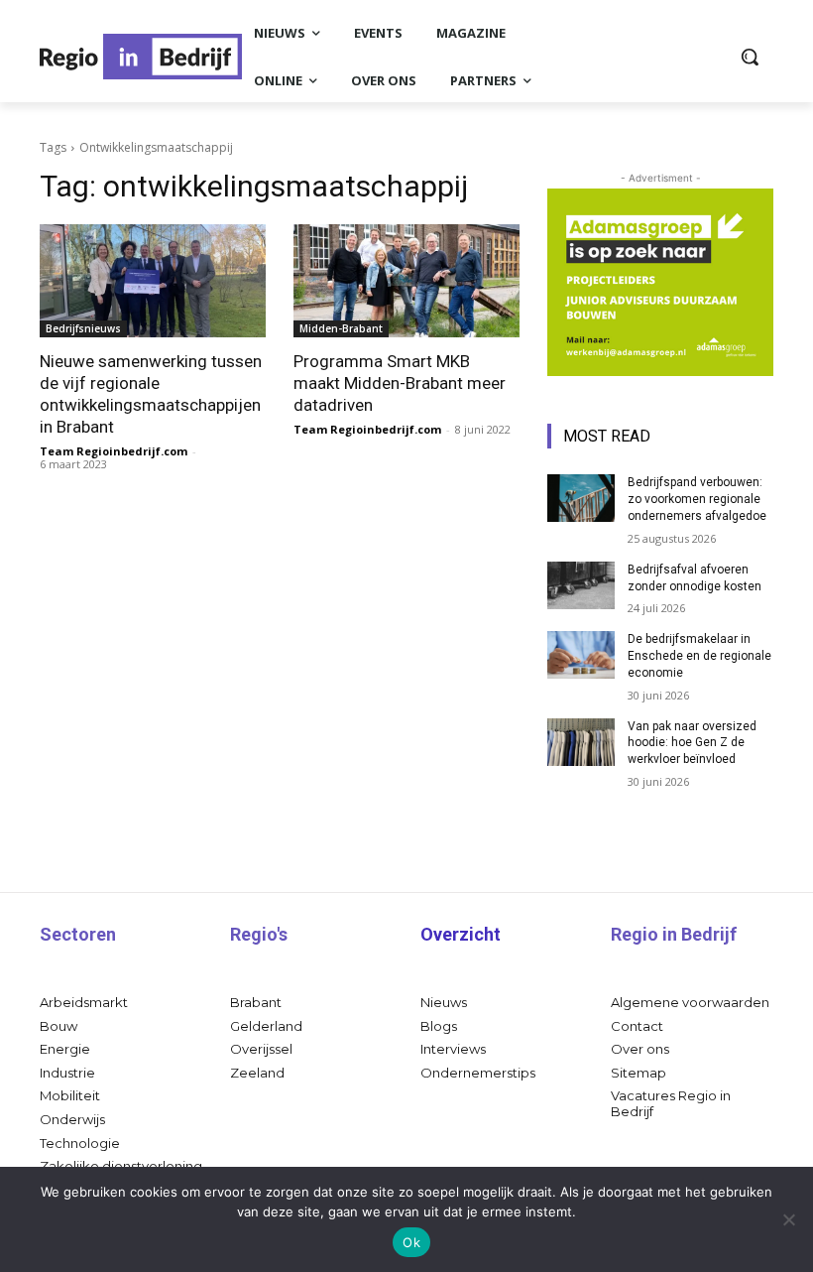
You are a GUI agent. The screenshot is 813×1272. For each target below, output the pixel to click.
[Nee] (788, 1219)
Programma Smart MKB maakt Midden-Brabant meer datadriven (399, 383)
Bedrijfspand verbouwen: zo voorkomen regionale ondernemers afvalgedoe (697, 499)
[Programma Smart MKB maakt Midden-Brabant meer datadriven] (406, 280)
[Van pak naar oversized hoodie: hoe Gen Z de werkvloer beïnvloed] (581, 742)
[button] (749, 56)
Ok (411, 1242)
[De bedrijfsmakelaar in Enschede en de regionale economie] (581, 655)
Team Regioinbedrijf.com (113, 451)
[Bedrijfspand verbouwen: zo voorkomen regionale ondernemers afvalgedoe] (581, 498)
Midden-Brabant (341, 328)
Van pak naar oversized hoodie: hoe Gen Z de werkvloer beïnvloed (692, 743)
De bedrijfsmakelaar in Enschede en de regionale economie (699, 656)
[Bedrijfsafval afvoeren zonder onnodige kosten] (581, 585)
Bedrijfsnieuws (83, 328)
